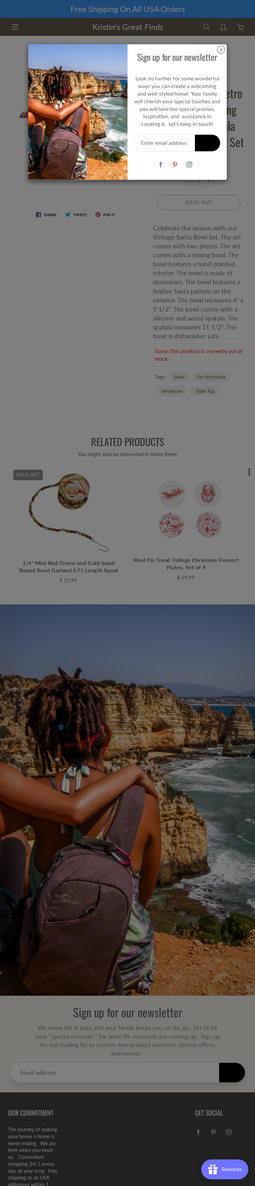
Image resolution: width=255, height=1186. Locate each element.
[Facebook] (160, 164)
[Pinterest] (175, 164)
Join (207, 142)
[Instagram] (189, 164)
